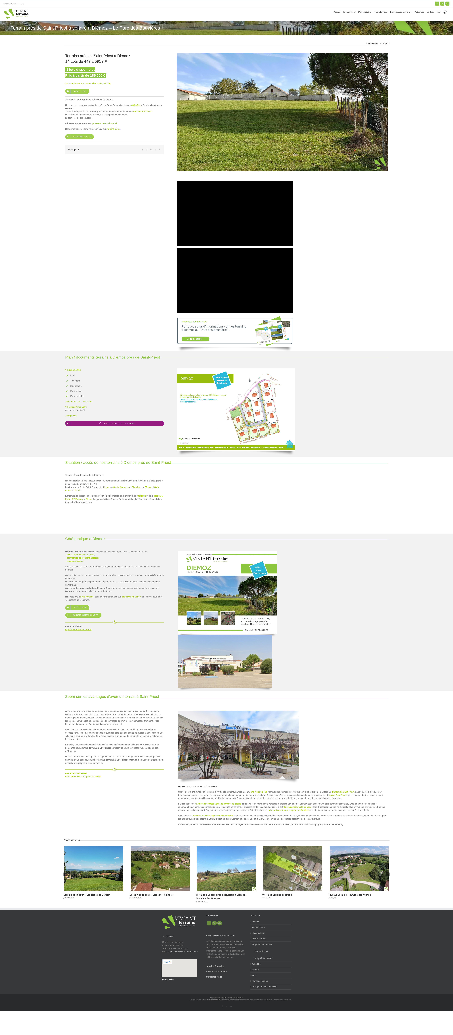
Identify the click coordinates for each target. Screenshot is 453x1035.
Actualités (256, 964)
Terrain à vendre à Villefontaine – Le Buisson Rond (290, 895)
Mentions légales (260, 981)
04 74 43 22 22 (180, 948)
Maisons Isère (258, 933)
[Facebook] (143, 149)
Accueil (255, 922)
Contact (255, 970)
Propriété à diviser (263, 958)
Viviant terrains (259, 939)
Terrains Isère (258, 927)
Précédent (373, 44)
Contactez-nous (214, 977)
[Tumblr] (155, 149)
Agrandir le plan (168, 979)
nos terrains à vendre (131, 597)
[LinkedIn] (151, 149)
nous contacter (87, 597)
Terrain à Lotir (261, 951)
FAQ (254, 975)
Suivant (383, 44)
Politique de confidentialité (264, 986)
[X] (147, 149)
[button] (445, 11)
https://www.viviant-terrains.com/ (183, 951)
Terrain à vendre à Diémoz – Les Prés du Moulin (223, 895)
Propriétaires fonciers (217, 971)
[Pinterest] (159, 149)
